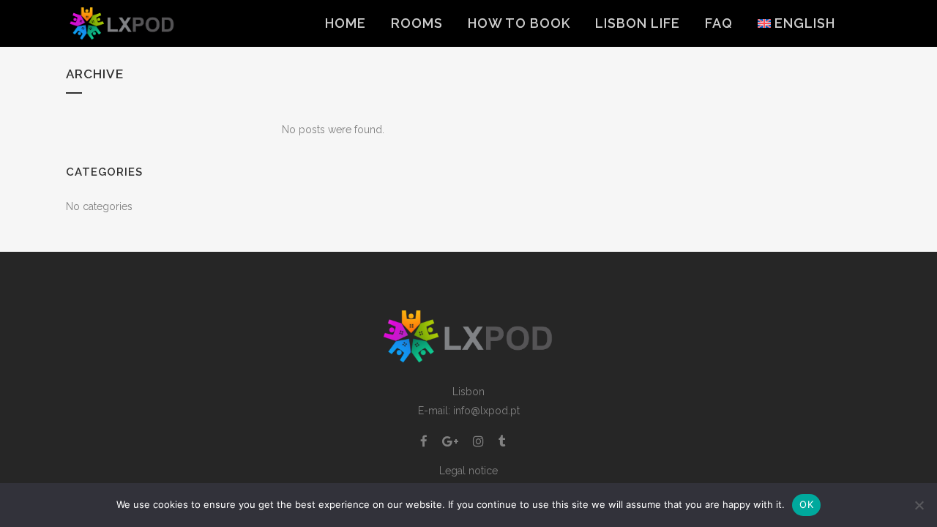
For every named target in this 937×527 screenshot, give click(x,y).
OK (806, 504)
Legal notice (468, 470)
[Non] (918, 505)
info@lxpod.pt (486, 410)
